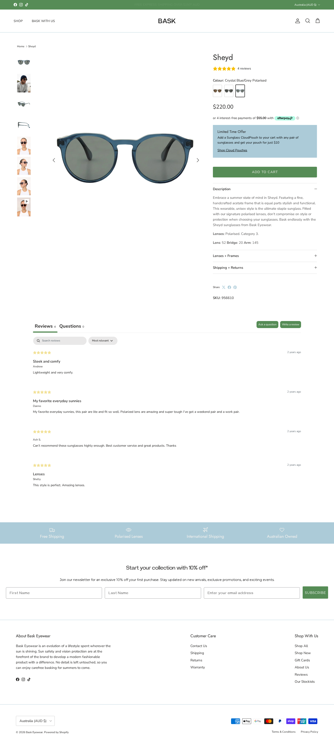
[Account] (296, 21)
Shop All (301, 646)
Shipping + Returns (228, 267)
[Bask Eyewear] (167, 21)
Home (20, 46)
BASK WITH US (43, 21)
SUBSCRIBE (315, 592)
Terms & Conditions (284, 732)
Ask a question (267, 324)
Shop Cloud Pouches (232, 150)
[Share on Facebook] (229, 287)
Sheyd (32, 46)
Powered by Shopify (56, 732)
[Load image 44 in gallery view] (125, 158)
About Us (302, 667)
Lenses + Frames (226, 256)
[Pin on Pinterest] (235, 287)
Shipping (197, 653)
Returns (196, 660)
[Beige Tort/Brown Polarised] (217, 91)
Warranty (197, 667)
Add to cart (265, 172)
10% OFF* (148, 4)
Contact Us (198, 646)
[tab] (71, 327)
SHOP (18, 21)
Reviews (301, 674)
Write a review (290, 324)
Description (222, 189)
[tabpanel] (167, 415)
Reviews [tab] (45, 326)
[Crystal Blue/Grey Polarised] (240, 91)
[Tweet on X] (223, 287)
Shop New (303, 653)
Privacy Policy (309, 732)
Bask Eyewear (34, 732)
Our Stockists (305, 681)
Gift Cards (302, 660)
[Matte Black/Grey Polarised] (228, 91)
